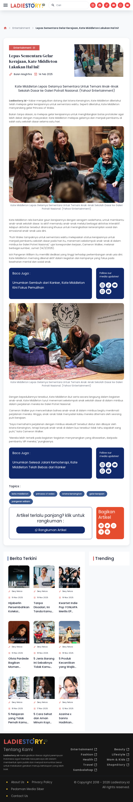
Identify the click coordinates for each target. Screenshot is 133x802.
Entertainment (21, 28)
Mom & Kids (116, 760)
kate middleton (20, 493)
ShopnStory (116, 765)
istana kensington (72, 493)
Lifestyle (47, 583)
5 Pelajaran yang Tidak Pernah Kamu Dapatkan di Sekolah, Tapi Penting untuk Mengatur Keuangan (18, 718)
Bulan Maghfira (23, 74)
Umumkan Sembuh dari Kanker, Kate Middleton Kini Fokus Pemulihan (48, 285)
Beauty (73, 639)
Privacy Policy (42, 782)
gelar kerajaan (96, 493)
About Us (17, 782)
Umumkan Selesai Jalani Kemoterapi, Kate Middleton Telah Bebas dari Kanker (44, 464)
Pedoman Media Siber (27, 789)
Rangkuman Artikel (52, 530)
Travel (88, 765)
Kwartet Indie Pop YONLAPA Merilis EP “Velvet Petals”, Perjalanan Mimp (68, 607)
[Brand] (27, 5)
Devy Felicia (17, 591)
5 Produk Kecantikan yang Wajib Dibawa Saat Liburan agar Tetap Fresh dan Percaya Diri (68, 663)
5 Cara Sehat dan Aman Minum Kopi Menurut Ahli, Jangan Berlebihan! (43, 718)
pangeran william (21, 501)
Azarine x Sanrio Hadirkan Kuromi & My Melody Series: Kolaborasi (69, 718)
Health (88, 760)
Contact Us (19, 796)
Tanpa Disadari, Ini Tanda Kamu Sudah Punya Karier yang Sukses (43, 607)
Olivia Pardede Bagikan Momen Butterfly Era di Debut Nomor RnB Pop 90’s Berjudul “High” (18, 663)
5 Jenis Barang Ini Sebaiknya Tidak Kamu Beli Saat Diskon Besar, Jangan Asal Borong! (44, 663)
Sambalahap (83, 770)
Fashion (21, 583)
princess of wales (45, 493)
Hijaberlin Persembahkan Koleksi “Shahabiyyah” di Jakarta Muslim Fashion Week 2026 (18, 607)
